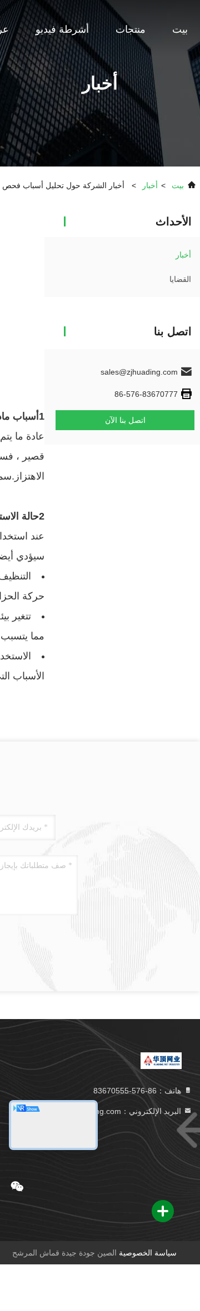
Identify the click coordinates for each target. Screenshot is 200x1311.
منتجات (131, 29)
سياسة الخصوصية (148, 1252)
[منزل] (161, 1060)
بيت (180, 29)
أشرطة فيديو (62, 29)
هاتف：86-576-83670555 (138, 1090)
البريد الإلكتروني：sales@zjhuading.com (113, 1111)
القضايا (180, 279)
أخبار (150, 185)
